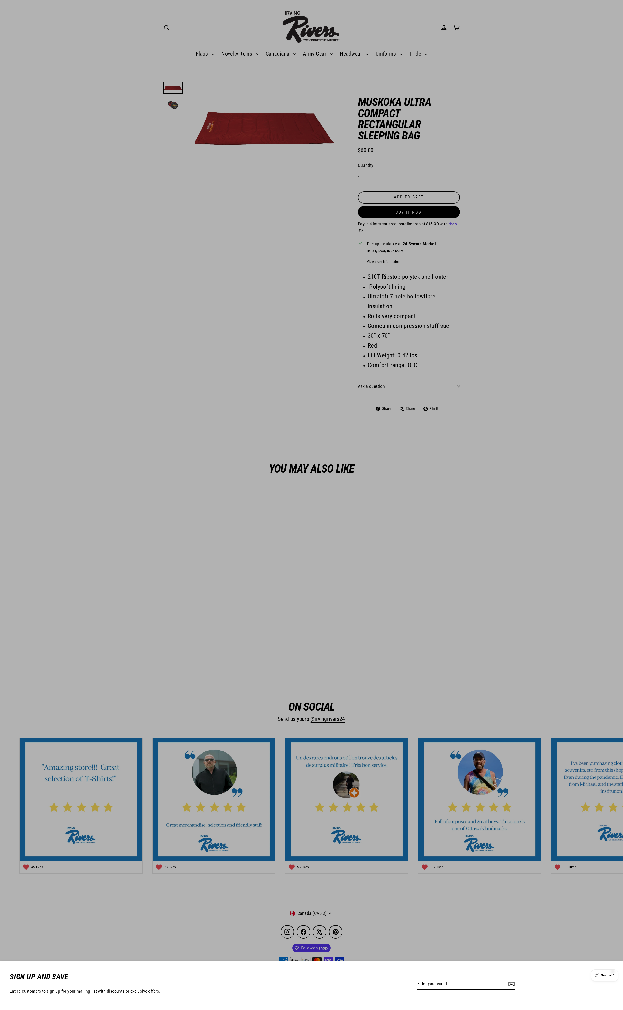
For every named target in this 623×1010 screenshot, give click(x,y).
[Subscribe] (511, 984)
